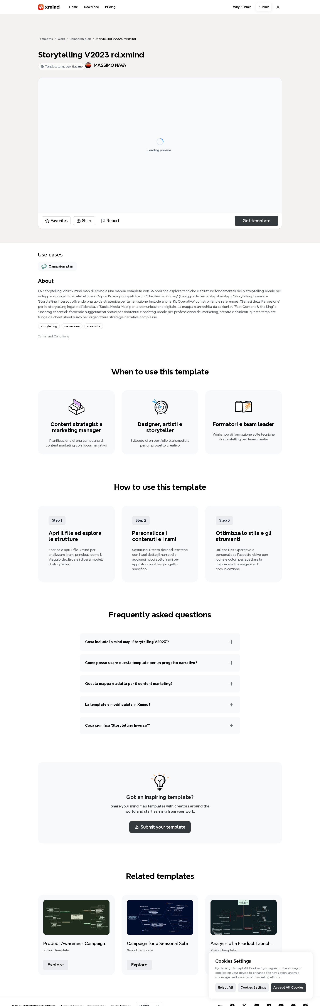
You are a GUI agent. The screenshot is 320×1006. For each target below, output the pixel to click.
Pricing (110, 6)
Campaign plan (80, 38)
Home (73, 6)
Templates (45, 38)
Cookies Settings (253, 987)
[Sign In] (278, 7)
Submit (264, 6)
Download (91, 6)
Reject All (225, 987)
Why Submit (242, 6)
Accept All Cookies (288, 987)
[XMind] (49, 7)
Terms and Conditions (53, 336)
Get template (257, 220)
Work (61, 38)
